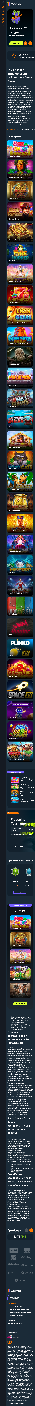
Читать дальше (18, 846)
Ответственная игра (15, 1315)
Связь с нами (12, 1332)
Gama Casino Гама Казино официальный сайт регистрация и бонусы (20, 1022)
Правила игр (11, 1320)
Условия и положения (15, 1323)
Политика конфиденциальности (19, 1312)
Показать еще (20, 1003)
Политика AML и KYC (15, 1307)
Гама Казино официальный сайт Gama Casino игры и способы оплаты (20, 1027)
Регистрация (16, 43)
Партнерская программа (14, 1297)
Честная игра (12, 1318)
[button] (25, 43)
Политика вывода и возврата (18, 1310)
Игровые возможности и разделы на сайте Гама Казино (22, 1018)
